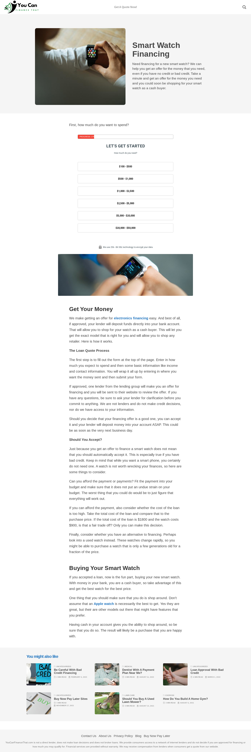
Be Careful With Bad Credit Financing (68, 671)
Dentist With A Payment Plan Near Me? (138, 671)
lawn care (130, 695)
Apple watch (104, 604)
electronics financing (131, 318)
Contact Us (88, 736)
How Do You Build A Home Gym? (185, 698)
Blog (138, 736)
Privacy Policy (123, 736)
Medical (128, 666)
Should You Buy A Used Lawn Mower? (138, 700)
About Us (105, 736)
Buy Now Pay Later (157, 736)
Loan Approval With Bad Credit (207, 671)
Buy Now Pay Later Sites (70, 698)
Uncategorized (63, 666)
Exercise (169, 695)
